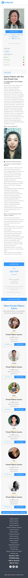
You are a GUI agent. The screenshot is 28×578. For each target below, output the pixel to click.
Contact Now (19, 344)
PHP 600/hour (8, 409)
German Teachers (14, 529)
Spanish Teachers (14, 521)
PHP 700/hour (8, 377)
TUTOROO (18, 574)
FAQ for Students (14, 560)
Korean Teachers (14, 536)
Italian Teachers (14, 531)
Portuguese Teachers (14, 534)
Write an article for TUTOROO (14, 551)
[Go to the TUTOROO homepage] (7, 2)
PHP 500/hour (8, 442)
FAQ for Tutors (14, 563)
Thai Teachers (14, 542)
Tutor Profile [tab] (7, 72)
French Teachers (14, 523)
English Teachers (14, 518)
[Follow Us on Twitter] (13, 567)
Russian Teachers (14, 540)
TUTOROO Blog (14, 558)
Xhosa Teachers (14, 547)
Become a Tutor (14, 555)
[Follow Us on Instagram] (17, 567)
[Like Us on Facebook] (10, 567)
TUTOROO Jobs (14, 553)
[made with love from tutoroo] (10, 574)
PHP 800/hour (8, 344)
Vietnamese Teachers (14, 544)
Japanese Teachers (14, 525)
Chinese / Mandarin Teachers (14, 527)
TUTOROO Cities (14, 549)
